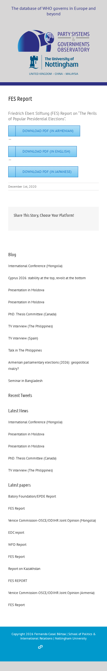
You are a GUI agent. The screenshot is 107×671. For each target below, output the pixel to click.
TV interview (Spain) (23, 338)
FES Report (16, 508)
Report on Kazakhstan (24, 568)
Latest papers (19, 484)
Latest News (18, 410)
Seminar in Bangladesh (25, 380)
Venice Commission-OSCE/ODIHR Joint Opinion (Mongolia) (52, 520)
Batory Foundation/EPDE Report (32, 496)
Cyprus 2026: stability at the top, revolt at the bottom (47, 278)
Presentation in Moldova (26, 290)
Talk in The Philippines (25, 350)
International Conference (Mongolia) (35, 266)
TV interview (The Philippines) (30, 326)
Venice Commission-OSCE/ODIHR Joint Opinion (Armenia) (51, 592)
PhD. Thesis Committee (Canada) (32, 314)
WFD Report (17, 544)
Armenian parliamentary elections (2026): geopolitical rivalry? (48, 365)
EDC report (16, 532)
